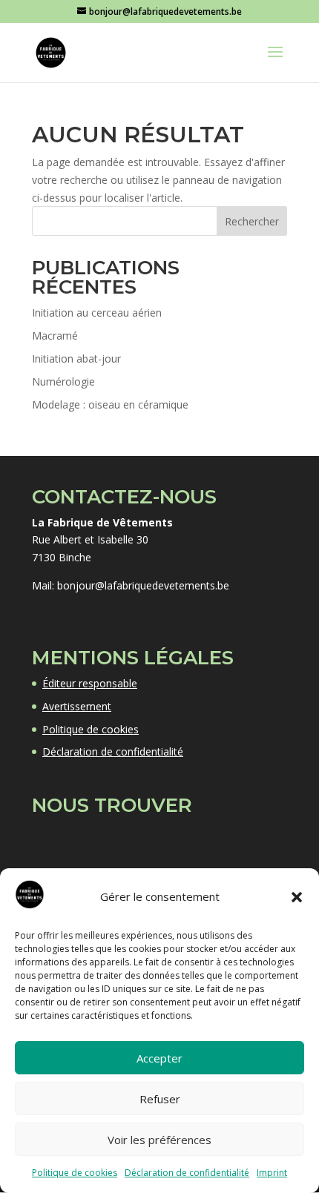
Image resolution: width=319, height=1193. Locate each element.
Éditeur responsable (89, 683)
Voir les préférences (159, 1139)
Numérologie (63, 381)
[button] (296, 897)
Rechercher (252, 221)
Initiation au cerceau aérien (97, 312)
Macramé (55, 335)
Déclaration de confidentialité (187, 1172)
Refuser (159, 1098)
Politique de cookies (74, 1172)
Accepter (159, 1058)
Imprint (272, 1172)
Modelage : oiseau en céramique (110, 404)
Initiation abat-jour (76, 358)
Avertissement (76, 706)
